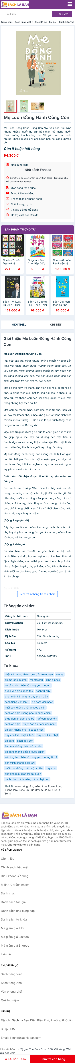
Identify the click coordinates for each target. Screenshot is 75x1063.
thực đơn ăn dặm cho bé (19, 718)
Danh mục (8, 893)
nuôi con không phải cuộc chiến (24, 768)
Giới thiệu (19, 324)
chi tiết (56, 324)
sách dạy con (25, 740)
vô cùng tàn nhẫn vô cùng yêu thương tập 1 (31, 757)
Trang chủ (6, 22)
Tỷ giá (24, 1049)
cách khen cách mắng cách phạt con (27, 779)
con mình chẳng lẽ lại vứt (20, 762)
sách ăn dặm (12, 724)
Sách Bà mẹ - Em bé (45, 22)
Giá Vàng (59, 1049)
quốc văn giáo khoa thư (19, 690)
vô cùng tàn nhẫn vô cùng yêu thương (27, 685)
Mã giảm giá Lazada (15, 937)
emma (59, 674)
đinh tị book (53, 679)
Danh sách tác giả (13, 902)
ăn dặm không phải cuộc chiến (23, 746)
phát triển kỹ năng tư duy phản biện (26, 696)
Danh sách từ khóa (14, 919)
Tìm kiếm (62, 14)
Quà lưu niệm (10, 1000)
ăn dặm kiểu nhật (42, 701)
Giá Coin (10, 1052)
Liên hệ (6, 954)
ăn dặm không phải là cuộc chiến (24, 751)
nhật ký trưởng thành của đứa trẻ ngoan (29, 674)
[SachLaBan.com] (20, 4)
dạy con (51, 768)
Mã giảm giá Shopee (15, 945)
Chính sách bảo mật (14, 867)
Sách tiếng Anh (11, 983)
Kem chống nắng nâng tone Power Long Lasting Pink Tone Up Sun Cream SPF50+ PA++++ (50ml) (34, 790)
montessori (36, 679)
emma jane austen (16, 679)
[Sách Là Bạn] (19, 815)
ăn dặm (9, 740)
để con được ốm (47, 718)
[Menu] (70, 4)
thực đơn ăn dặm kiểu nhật (39, 724)
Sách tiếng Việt (23, 22)
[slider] (10, 106)
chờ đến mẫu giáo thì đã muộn (23, 773)
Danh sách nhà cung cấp (18, 911)
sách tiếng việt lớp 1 (17, 701)
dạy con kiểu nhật (47, 735)
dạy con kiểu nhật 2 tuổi (19, 735)
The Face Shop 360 (41, 1049)
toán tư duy (43, 690)
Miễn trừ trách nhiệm (15, 884)
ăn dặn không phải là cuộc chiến (24, 729)
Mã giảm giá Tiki (12, 928)
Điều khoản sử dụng (14, 876)
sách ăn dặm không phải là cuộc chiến (28, 712)
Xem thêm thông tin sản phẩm (37, 594)
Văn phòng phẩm (12, 991)
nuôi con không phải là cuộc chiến (25, 707)
